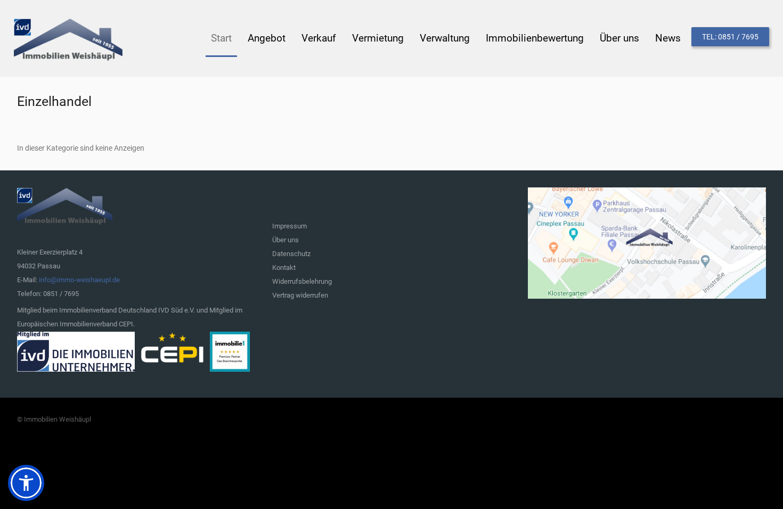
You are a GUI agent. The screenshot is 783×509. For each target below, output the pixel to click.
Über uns (285, 240)
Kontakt (284, 268)
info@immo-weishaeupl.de (79, 280)
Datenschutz (291, 254)
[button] (26, 482)
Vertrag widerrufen (300, 295)
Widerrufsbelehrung (302, 281)
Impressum (289, 226)
